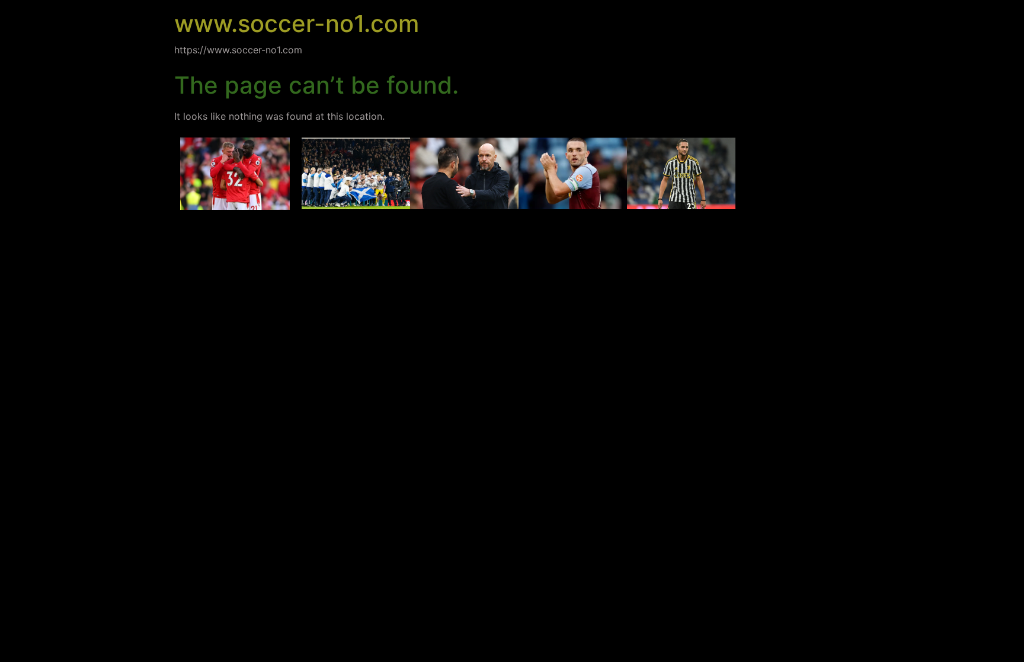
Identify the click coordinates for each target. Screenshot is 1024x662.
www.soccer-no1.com (296, 23)
